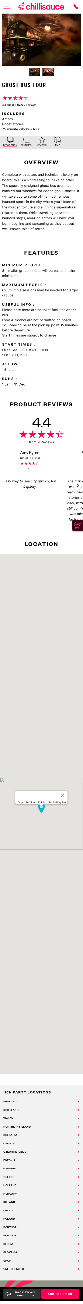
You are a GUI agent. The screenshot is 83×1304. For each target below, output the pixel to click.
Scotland (10, 1109)
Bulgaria (10, 1134)
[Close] (62, 796)
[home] (41, 7)
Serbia (8, 1243)
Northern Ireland (17, 1126)
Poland (9, 1218)
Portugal (10, 1227)
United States (13, 1268)
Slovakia (10, 1252)
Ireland (9, 1201)
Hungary (10, 1193)
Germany (10, 1168)
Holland (10, 1185)
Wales (8, 1118)
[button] (77, 485)
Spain (7, 1260)
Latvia (8, 1210)
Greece (8, 1176)
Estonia (9, 1160)
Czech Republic (15, 1151)
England (10, 1101)
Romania (9, 1235)
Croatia (9, 1143)
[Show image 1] (34, 72)
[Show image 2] (48, 72)
